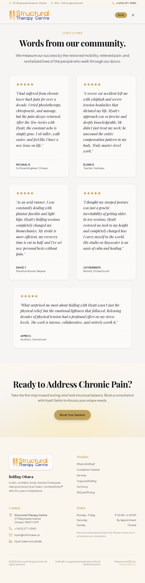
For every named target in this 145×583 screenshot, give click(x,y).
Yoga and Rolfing (86, 481)
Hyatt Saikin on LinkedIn (28, 541)
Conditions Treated (88, 469)
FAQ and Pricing (86, 492)
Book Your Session (72, 415)
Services (81, 475)
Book (121, 15)
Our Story (82, 486)
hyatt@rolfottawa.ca (27, 535)
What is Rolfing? (86, 464)
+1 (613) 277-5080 (126, 3)
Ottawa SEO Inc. (127, 564)
